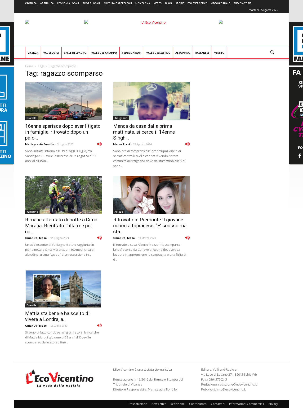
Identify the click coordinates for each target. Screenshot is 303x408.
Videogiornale (220, 3)
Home (29, 66)
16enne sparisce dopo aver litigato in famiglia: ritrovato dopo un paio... (63, 132)
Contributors (197, 404)
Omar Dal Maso (36, 238)
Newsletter (159, 404)
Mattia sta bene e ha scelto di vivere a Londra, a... (57, 316)
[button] (272, 53)
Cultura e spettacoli (118, 3)
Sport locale (91, 3)
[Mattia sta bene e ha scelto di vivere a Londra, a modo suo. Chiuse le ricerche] (63, 288)
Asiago (119, 211)
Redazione (177, 404)
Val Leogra (51, 52)
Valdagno (32, 211)
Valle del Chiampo (104, 52)
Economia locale (68, 3)
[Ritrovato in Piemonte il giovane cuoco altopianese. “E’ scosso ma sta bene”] (151, 195)
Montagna (142, 3)
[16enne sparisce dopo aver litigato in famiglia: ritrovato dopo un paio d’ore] (63, 101)
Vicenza (33, 52)
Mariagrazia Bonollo (39, 144)
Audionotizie (242, 3)
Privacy (273, 404)
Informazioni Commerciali (246, 404)
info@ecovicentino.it (231, 389)
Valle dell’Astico (158, 52)
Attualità (47, 3)
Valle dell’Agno (75, 52)
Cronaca (31, 3)
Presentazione (137, 404)
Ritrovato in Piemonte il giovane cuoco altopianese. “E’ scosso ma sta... (150, 225)
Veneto (219, 52)
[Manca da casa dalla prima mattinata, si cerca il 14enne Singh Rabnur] (151, 101)
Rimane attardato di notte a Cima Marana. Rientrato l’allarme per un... (61, 225)
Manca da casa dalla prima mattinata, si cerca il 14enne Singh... (144, 132)
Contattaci (218, 404)
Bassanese (202, 52)
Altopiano (182, 52)
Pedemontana (131, 52)
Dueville (31, 118)
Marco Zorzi (121, 144)
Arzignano (121, 118)
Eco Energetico (197, 3)
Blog (168, 3)
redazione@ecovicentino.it (237, 384)
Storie (179, 3)
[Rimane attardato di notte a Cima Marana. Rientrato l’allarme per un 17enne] (63, 195)
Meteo (158, 3)
